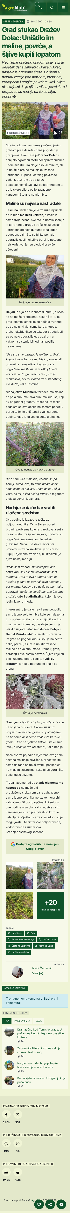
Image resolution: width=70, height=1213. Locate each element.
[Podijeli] (50, 1204)
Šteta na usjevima (20, 945)
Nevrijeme (16, 933)
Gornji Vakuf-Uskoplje (22, 939)
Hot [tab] (6, 1021)
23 (60, 133)
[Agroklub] (14, 7)
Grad (33, 933)
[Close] (52, 7)
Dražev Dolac (49, 939)
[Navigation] (63, 7)
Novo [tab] (39, 1021)
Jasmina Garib (45, 945)
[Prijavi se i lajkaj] (39, 1204)
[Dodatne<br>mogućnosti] (61, 1204)
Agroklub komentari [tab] (14, 988)
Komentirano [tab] (22, 1021)
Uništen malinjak (20, 952)
